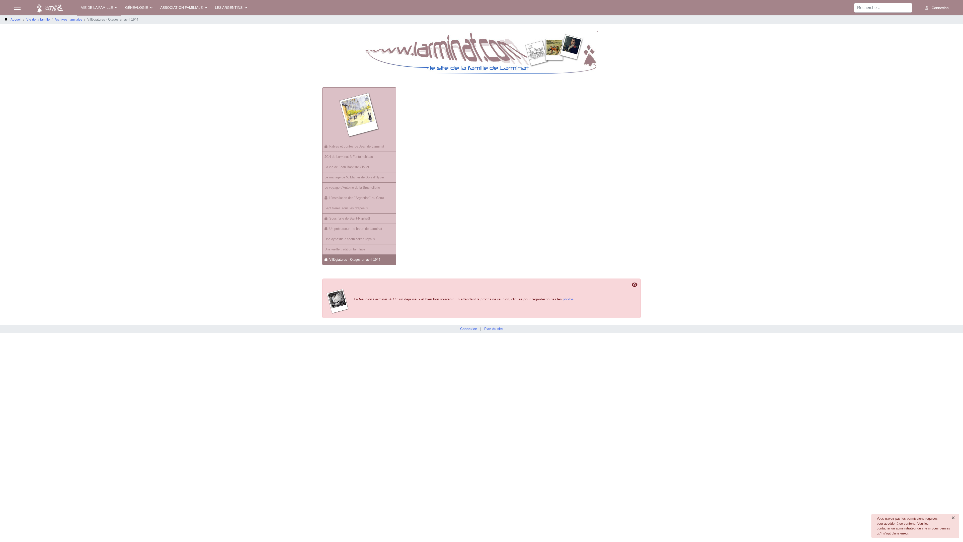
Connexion (468, 329)
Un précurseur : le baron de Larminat (355, 229)
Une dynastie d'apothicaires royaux (350, 239)
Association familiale (181, 8)
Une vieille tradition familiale (345, 249)
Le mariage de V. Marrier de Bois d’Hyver (354, 177)
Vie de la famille (97, 8)
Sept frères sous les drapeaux (346, 208)
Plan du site (493, 329)
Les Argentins (229, 8)
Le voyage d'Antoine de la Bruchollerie (352, 187)
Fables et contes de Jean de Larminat (356, 146)
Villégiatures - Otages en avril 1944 (354, 259)
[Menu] (17, 7)
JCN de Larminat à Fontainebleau (349, 157)
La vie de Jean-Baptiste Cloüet (347, 167)
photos (568, 299)
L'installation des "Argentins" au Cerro (356, 198)
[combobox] (883, 8)
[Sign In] (937, 8)
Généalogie (136, 8)
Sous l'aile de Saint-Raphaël (349, 218)
